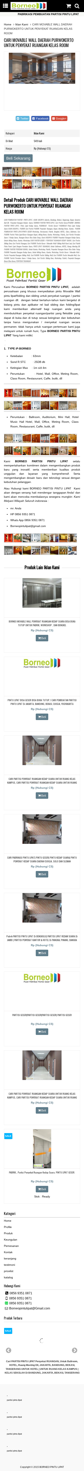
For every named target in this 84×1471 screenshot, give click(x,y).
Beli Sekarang (18, 158)
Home (7, 24)
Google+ (60, 118)
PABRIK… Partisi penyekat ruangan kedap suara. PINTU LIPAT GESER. (42, 1172)
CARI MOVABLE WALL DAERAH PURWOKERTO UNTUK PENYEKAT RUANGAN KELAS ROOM (38, 42)
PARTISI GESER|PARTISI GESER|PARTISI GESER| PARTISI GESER (42, 1015)
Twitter (24, 118)
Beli (43, 638)
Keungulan (10, 1239)
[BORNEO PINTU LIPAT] (29, 8)
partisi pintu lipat (14, 1400)
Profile (8, 1227)
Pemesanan (11, 1245)
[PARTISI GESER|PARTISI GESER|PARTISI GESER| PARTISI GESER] (42, 982)
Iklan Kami (21, 24)
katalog (8, 1277)
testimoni (9, 1264)
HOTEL (62, 231)
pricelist (8, 1271)
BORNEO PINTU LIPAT (51, 1467)
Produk (8, 1233)
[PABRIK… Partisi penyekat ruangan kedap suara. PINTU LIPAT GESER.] (42, 1167)
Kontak (8, 1252)
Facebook (41, 118)
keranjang (10, 1258)
